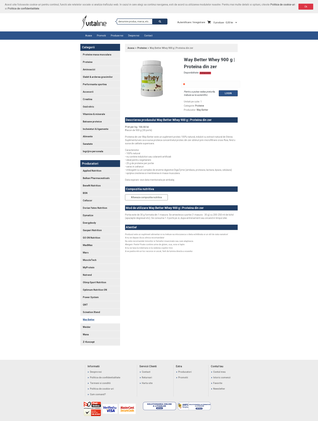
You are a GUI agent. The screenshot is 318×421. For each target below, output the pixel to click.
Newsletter (219, 388)
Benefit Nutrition (92, 185)
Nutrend (87, 275)
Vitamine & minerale (94, 114)
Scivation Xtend (91, 312)
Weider (87, 327)
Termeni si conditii (100, 383)
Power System (91, 297)
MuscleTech (89, 260)
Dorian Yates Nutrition (95, 208)
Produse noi (117, 35)
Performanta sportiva (95, 84)
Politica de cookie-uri (282, 4)
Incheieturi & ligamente (95, 129)
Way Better (89, 319)
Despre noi (133, 35)
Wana (86, 334)
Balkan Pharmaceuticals (96, 178)
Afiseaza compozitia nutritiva (146, 197)
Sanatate (88, 144)
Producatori (185, 372)
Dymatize (88, 215)
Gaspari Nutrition (92, 230)
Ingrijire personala (93, 151)
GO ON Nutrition (91, 237)
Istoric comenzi (222, 377)
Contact (148, 35)
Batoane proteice (92, 121)
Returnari (147, 377)
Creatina (87, 99)
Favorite (217, 383)
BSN (85, 193)
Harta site (147, 383)
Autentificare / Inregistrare (191, 22)
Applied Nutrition (92, 170)
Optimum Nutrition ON (95, 289)
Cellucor (87, 200)
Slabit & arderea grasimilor (98, 77)
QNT (85, 304)
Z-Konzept (89, 342)
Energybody (89, 223)
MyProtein (88, 267)
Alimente (88, 136)
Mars (86, 252)
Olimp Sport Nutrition (94, 282)
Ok (305, 6)
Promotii (101, 35)
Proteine (87, 62)
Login (228, 93)
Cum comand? (98, 394)
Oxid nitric (88, 106)
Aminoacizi (89, 69)
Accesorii (88, 91)
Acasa (88, 35)
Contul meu (219, 372)
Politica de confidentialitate (23, 8)
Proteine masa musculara (97, 54)
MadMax (87, 245)
